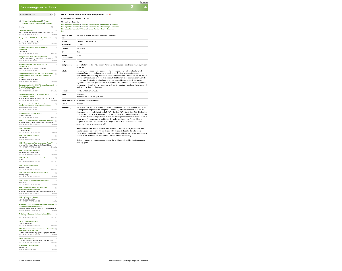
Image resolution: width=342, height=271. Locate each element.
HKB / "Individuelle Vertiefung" (30, 150)
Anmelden (144, 2)
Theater (46, 21)
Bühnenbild (105, 24)
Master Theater (29, 23)
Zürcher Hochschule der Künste (29, 260)
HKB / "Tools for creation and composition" (34, 180)
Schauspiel (40, 23)
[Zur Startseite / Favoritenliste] (20, 21)
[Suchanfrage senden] (51, 27)
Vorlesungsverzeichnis (38, 7)
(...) (62, 31)
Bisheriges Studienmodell (33, 21)
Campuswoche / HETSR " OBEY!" (31, 113)
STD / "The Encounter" (27, 238)
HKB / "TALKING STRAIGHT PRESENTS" (33, 173)
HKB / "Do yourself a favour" (29, 135)
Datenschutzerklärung (115, 260)
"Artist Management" (26, 30)
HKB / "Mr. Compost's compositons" (32, 158)
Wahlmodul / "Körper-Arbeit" (29, 245)
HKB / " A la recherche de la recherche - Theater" (36, 120)
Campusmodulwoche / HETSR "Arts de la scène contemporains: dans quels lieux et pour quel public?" (36, 75)
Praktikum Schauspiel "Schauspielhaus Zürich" (36, 214)
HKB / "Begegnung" (26, 128)
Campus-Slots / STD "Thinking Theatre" (33, 57)
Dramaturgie (105, 27)
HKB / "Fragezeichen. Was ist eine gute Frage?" (36, 143)
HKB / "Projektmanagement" (29, 165)
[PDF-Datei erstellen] (109, 15)
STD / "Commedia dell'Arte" (29, 221)
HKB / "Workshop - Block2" (29, 197)
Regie (103, 29)
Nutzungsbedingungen (131, 260)
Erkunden (49, 23)
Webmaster (144, 260)
